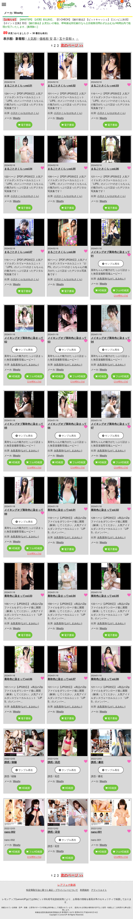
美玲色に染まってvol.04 (62, 596)
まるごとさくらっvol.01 (18, 85)
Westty (16, 118)
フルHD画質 (122, 290)
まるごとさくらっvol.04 (18, 169)
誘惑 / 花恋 (54, 762)
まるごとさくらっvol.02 (62, 85)
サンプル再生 (111, 263)
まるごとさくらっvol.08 (62, 252)
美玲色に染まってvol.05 (105, 596)
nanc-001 (96, 832)
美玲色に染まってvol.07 (62, 679)
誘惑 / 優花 (97, 762)
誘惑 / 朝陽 (10, 762)
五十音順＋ (67, 38)
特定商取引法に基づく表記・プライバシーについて (52, 889)
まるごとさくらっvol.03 (105, 85)
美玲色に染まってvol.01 (62, 510)
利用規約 (84, 889)
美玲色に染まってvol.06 (18, 679)
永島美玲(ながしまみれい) (111, 278)
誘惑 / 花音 (54, 832)
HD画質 (102, 290)
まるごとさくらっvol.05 (62, 169)
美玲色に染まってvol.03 (18, 596)
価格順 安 (46, 38)
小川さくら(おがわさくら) (25, 113)
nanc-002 (9, 832)
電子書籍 (25, 124)
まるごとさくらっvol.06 (105, 169)
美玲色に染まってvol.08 (105, 679)
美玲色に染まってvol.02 (105, 510)
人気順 (32, 38)
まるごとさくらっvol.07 (18, 252)
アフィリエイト (99, 889)
